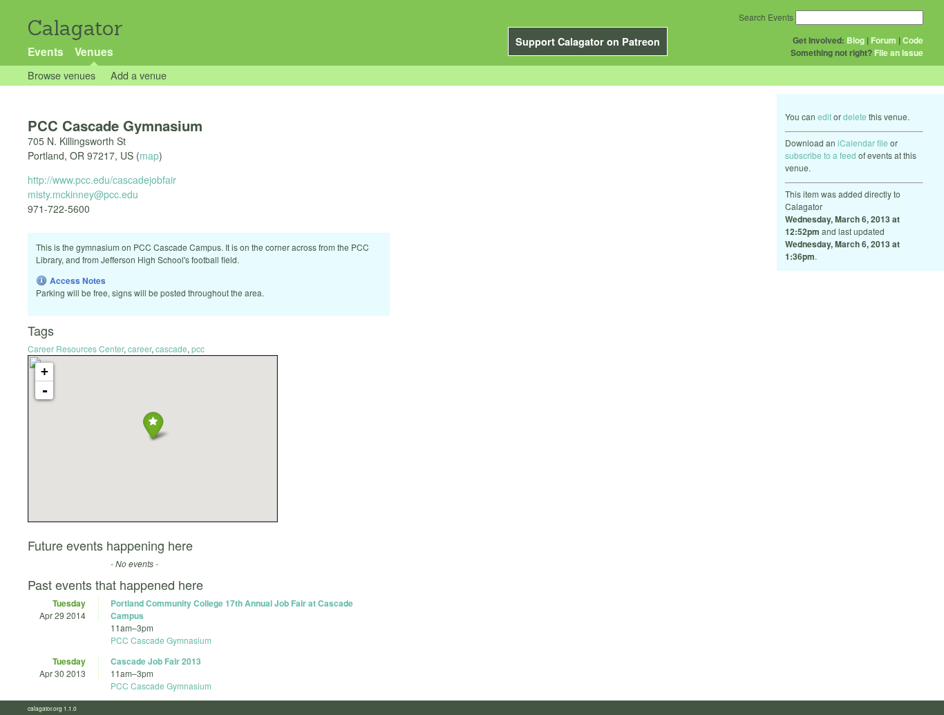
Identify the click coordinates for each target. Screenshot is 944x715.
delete (855, 116)
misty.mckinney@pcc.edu (83, 194)
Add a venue (139, 75)
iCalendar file (863, 143)
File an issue (898, 52)
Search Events (766, 17)
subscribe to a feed (820, 155)
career (139, 348)
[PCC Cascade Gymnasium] (153, 425)
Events (46, 51)
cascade (171, 348)
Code (913, 40)
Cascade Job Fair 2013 (156, 661)
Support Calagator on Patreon (588, 41)
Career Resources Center (76, 348)
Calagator (74, 28)
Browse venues (61, 75)
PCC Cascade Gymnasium (161, 640)
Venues (94, 51)
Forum (883, 40)
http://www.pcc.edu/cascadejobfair (102, 180)
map (149, 155)
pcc (198, 348)
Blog (856, 40)
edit (824, 116)
